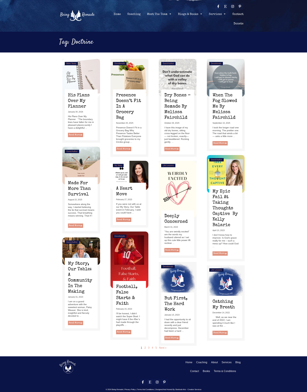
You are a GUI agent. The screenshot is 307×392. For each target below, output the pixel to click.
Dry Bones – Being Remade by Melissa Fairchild (177, 106)
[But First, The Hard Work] (178, 280)
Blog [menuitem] (238, 362)
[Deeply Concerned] (178, 189)
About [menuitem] (214, 362)
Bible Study (71, 63)
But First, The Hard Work (175, 304)
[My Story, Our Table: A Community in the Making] (81, 251)
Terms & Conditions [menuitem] (225, 371)
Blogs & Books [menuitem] (188, 14)
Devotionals (119, 63)
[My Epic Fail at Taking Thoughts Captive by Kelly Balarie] (226, 173)
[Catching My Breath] (226, 284)
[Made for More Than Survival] (81, 165)
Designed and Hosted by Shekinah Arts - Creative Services (178, 389)
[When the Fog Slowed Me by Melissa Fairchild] (226, 77)
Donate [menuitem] (239, 23)
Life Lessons (168, 165)
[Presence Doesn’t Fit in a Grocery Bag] (129, 77)
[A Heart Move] (129, 175)
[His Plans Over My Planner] (81, 77)
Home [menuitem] (117, 14)
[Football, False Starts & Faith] (129, 259)
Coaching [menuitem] (134, 14)
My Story (118, 165)
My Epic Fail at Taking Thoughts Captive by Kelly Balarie (225, 208)
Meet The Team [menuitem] (157, 14)
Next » (162, 347)
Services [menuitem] (215, 14)
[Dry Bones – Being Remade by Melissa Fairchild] (178, 77)
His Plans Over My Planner (79, 101)
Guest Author (168, 63)
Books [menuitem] (206, 371)
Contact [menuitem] (238, 14)
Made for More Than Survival (79, 189)
